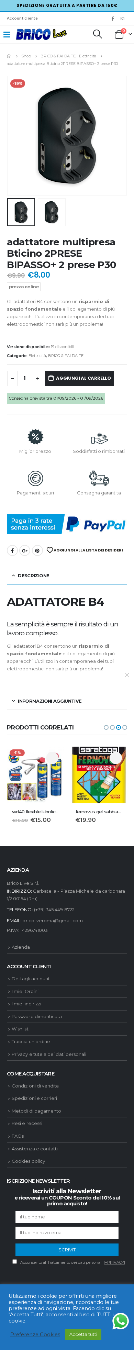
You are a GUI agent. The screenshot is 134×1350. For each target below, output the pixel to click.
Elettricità (37, 355)
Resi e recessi (27, 1123)
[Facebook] (112, 18)
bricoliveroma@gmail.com (52, 920)
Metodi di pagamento (36, 1111)
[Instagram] (122, 18)
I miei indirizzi (26, 1003)
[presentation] (15, 136)
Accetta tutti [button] (83, 1334)
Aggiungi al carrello (83, 378)
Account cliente (22, 18)
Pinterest (37, 550)
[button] (106, 727)
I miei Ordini (25, 991)
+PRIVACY (114, 1262)
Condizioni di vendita (35, 1086)
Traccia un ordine (31, 1041)
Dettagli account (31, 978)
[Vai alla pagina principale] (9, 56)
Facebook (12, 550)
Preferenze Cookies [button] (35, 1334)
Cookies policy (28, 1161)
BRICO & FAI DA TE (65, 355)
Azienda (21, 947)
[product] (98, 775)
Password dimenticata (37, 1016)
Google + (24, 550)
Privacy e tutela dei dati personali (49, 1054)
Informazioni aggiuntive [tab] (49, 701)
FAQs (18, 1136)
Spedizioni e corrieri (34, 1098)
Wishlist (20, 1028)
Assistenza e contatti (35, 1148)
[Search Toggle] (97, 34)
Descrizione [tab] (33, 575)
